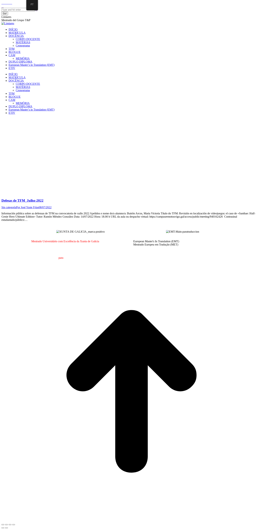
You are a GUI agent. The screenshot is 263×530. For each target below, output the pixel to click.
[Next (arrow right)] (6, 527)
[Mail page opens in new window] (7, 2)
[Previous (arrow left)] (2, 527)
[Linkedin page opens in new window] (11, 2)
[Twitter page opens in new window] (5, 2)
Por (27, 207)
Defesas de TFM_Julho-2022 (22, 200)
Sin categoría (8, 207)
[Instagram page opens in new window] (9, 2)
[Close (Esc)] (2, 524)
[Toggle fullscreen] (10, 524)
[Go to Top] (131, 520)
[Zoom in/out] (13, 524)
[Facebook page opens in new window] (2, 2)
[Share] (6, 524)
